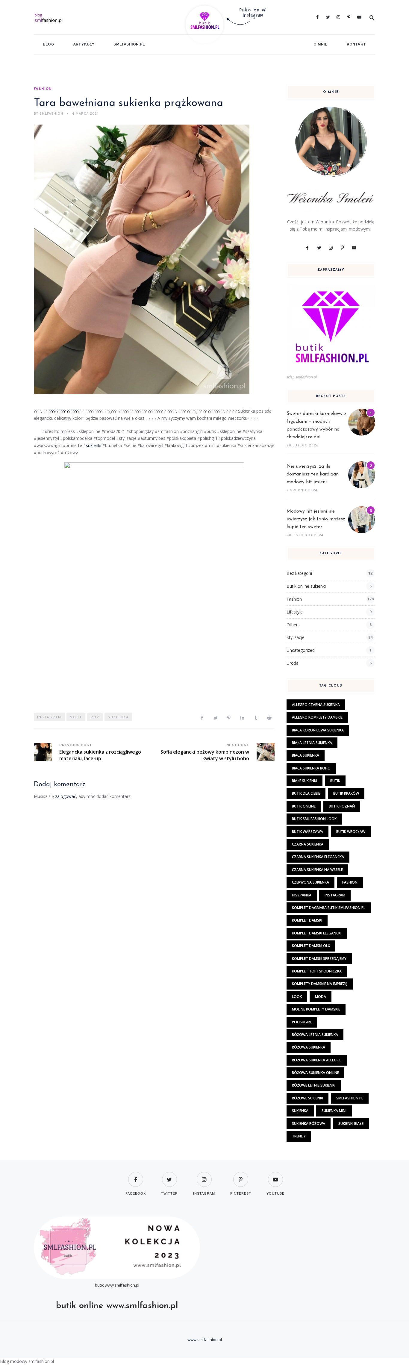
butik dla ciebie (306, 793)
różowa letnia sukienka (315, 1034)
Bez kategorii (299, 573)
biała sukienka (305, 755)
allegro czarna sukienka (316, 704)
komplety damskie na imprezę (319, 983)
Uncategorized (301, 650)
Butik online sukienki (306, 586)
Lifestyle (295, 612)
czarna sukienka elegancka (318, 856)
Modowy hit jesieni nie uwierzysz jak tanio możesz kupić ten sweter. (316, 519)
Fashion (42, 89)
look (297, 996)
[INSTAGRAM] (204, 1175)
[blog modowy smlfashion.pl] (90, 17)
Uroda (293, 663)
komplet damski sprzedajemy (319, 958)
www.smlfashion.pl (122, 1285)
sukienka (118, 717)
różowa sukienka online (315, 1072)
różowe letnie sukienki (313, 1085)
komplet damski (307, 920)
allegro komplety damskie (317, 717)
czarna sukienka (307, 844)
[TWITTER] (169, 1175)
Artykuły (84, 44)
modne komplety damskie (316, 1009)
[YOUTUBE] (275, 1175)
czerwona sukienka (310, 882)
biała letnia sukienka (312, 742)
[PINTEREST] (240, 1175)
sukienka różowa (308, 1123)
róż (94, 717)
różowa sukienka (308, 1047)
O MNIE (320, 44)
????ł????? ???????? (64, 411)
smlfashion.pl (129, 44)
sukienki (93, 445)
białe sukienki (304, 780)
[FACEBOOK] (135, 1175)
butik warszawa (307, 831)
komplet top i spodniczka (317, 971)
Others (293, 625)
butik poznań (342, 806)
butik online (304, 806)
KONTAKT (356, 44)
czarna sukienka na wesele (317, 869)
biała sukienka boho (311, 768)
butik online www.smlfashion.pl (117, 1306)
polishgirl (302, 1022)
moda (76, 717)
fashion (350, 882)
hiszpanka (301, 895)
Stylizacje (296, 637)
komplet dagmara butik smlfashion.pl (328, 907)
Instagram (49, 717)
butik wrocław (350, 831)
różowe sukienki (307, 1098)
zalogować (65, 796)
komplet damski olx (311, 945)
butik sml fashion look (314, 818)
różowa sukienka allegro (317, 1060)
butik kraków (346, 793)
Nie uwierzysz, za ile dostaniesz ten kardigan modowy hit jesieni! (313, 474)
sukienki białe (350, 1123)
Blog (48, 44)
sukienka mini (334, 1110)
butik (335, 780)
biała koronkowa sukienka (318, 730)
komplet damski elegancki (316, 933)
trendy (299, 1136)
